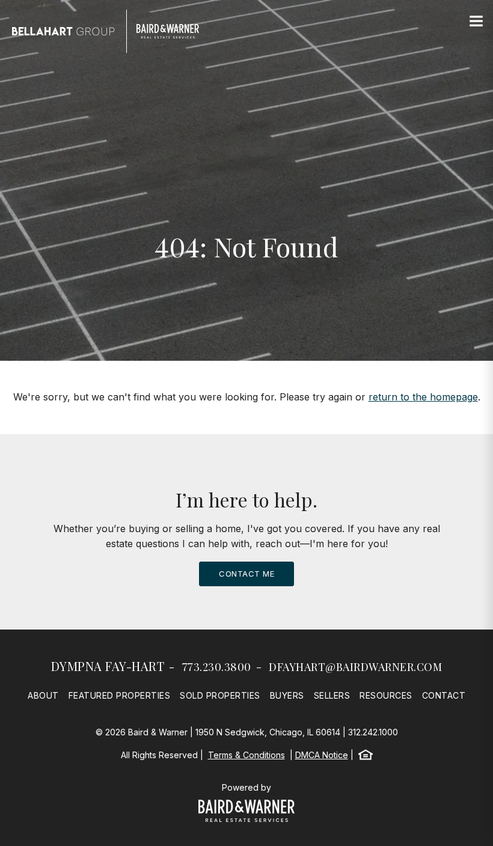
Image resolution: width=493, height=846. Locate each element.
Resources (386, 695)
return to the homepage (423, 397)
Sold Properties (220, 695)
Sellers (332, 695)
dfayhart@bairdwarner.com (355, 667)
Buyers (287, 695)
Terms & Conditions (246, 755)
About (43, 695)
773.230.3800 (216, 667)
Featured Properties (120, 695)
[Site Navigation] (476, 21)
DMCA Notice (321, 755)
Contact (444, 695)
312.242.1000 (373, 732)
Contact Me (246, 573)
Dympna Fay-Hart (108, 666)
